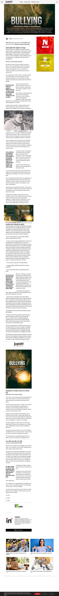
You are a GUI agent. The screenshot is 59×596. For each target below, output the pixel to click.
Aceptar (37, 593)
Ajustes (51, 593)
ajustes (5, 594)
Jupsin (10, 38)
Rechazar (44, 593)
